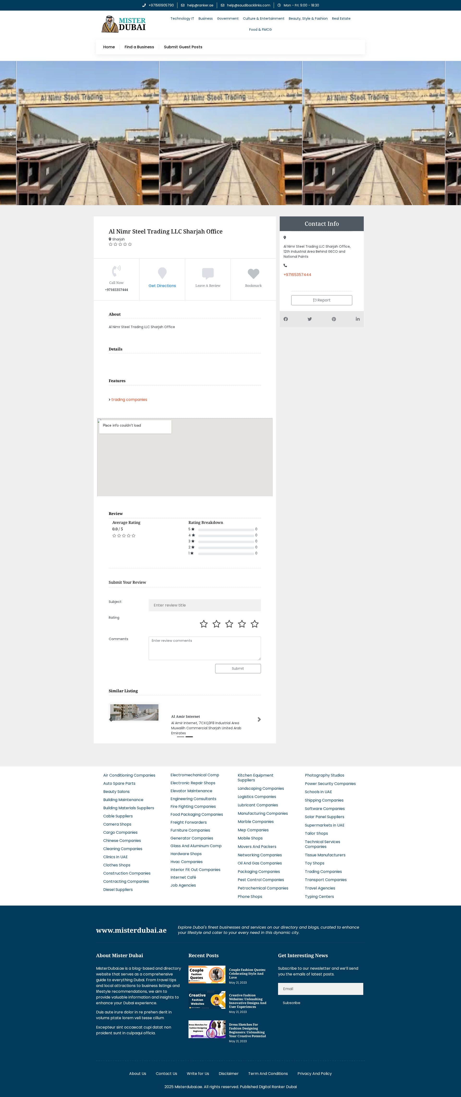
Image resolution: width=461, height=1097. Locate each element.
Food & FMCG (260, 29)
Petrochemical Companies (263, 892)
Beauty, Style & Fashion (308, 18)
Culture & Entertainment (264, 18)
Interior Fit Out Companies (195, 873)
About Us (137, 1077)
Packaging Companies (259, 875)
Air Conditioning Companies (129, 779)
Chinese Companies (122, 844)
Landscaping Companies (261, 792)
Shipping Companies (324, 804)
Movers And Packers (257, 850)
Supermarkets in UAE (325, 829)
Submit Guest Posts (183, 47)
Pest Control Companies (261, 884)
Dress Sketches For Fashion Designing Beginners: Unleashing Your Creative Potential (247, 1034)
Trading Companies (323, 875)
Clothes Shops (116, 869)
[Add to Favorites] (253, 277)
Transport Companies (326, 884)
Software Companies (325, 812)
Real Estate (341, 18)
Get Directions (162, 285)
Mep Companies (253, 834)
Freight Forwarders (188, 826)
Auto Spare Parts (119, 787)
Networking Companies (260, 859)
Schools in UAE (318, 796)
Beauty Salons (116, 795)
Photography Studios (324, 779)
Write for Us (198, 1077)
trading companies (129, 399)
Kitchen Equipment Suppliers (255, 782)
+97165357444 (297, 274)
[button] (110, 721)
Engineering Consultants (193, 802)
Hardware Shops (186, 858)
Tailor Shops (316, 837)
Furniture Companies (190, 834)
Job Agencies (183, 889)
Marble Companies (256, 825)
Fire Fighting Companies (193, 810)
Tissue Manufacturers (325, 859)
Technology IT (182, 18)
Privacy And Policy (314, 1077)
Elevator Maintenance (191, 795)
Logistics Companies (257, 800)
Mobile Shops (250, 842)
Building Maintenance (123, 804)
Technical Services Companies (322, 848)
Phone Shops (250, 900)
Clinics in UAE (115, 861)
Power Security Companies (330, 788)
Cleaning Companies (122, 853)
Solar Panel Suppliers (324, 821)
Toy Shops (314, 867)
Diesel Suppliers (118, 893)
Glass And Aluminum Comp (196, 850)
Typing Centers (319, 900)
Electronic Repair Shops (192, 787)
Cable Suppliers (118, 820)
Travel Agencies (320, 892)
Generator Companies (191, 842)
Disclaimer (229, 1077)
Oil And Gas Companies (260, 867)
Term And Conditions (268, 1077)
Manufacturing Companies (263, 817)
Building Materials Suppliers (128, 812)
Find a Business (139, 47)
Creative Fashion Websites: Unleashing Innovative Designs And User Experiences (247, 1005)
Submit (238, 668)
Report (323, 300)
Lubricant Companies (258, 809)
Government (228, 18)
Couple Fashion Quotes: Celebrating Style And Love (247, 978)
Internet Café (183, 881)
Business (206, 18)
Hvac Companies (186, 866)
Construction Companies (127, 877)
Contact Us (166, 1077)
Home (109, 47)
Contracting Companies (126, 885)
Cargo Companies (120, 836)
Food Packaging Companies (196, 818)
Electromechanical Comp (194, 779)
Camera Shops (117, 828)
